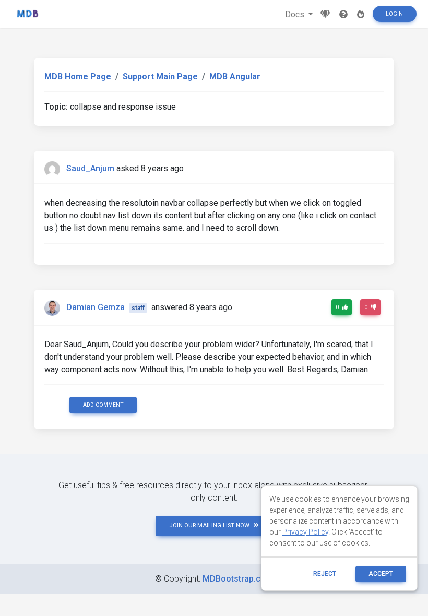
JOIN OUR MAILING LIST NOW (209, 525)
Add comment (103, 404)
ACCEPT (380, 573)
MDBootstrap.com (238, 579)
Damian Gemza (95, 307)
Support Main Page (160, 76)
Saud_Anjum (90, 168)
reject (324, 573)
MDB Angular (234, 76)
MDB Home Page (77, 76)
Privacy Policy (305, 532)
